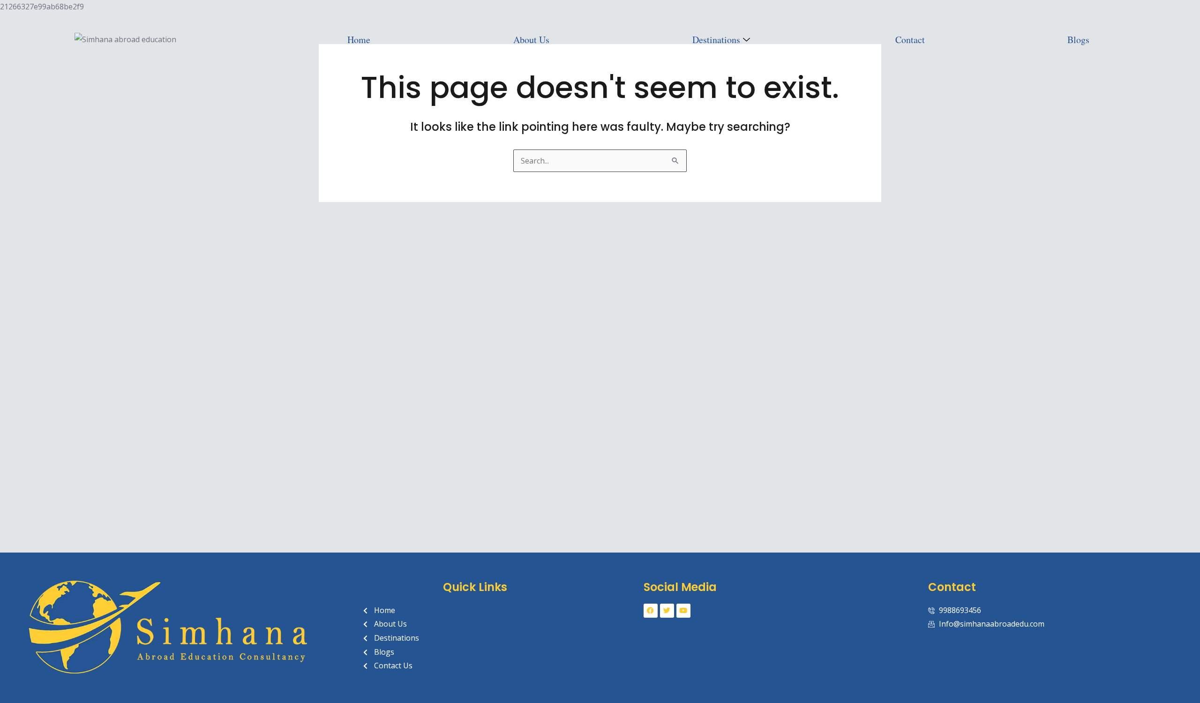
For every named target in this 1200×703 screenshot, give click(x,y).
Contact (910, 39)
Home (358, 39)
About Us (531, 39)
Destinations (716, 39)
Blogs (1078, 39)
